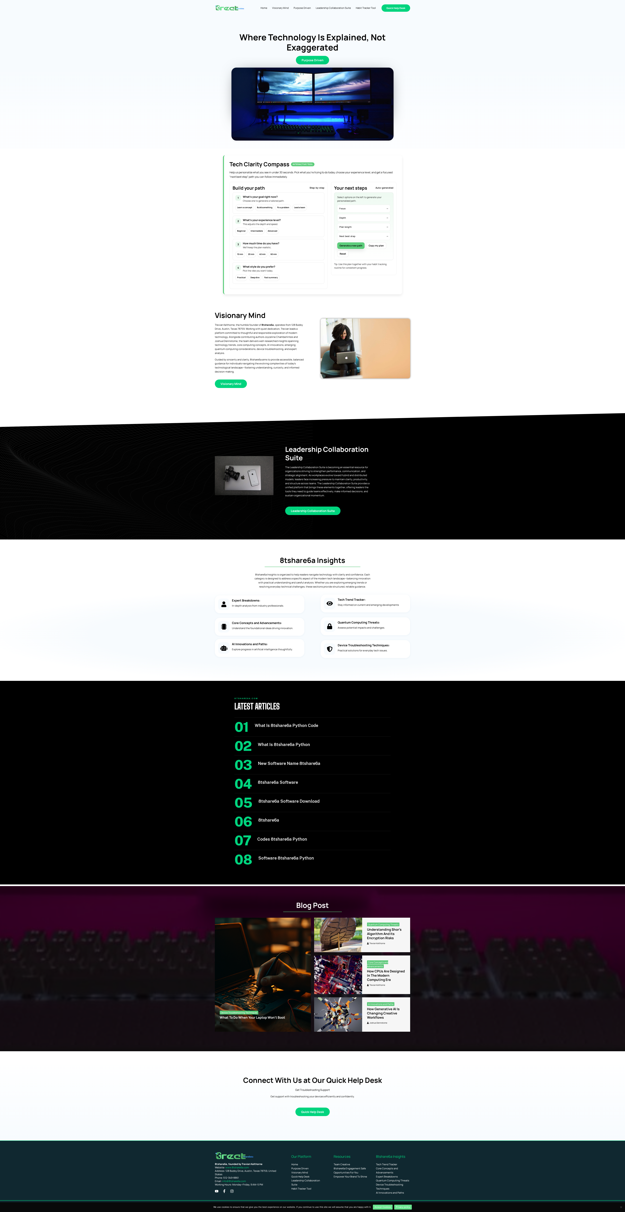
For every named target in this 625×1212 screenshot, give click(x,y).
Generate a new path (351, 245)
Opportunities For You (346, 1172)
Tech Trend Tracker (386, 1164)
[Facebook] (224, 1191)
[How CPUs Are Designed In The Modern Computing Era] (338, 974)
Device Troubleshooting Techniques (239, 1012)
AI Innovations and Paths (380, 1004)
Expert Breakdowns (387, 1176)
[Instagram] (232, 1191)
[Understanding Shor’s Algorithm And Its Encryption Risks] (338, 935)
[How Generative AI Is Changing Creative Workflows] (338, 1014)
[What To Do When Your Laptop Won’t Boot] (263, 975)
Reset (343, 253)
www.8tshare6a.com (237, 1167)
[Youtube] (216, 1191)
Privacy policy (403, 1207)
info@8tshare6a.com (234, 1181)
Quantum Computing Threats (383, 924)
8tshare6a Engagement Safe (350, 1168)
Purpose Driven (300, 1168)
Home (294, 1164)
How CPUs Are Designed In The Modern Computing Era (386, 975)
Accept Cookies (383, 1207)
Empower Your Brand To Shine (350, 1176)
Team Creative (342, 1164)
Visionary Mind (299, 1172)
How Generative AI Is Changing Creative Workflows (383, 1013)
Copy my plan (376, 245)
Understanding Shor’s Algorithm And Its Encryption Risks (384, 933)
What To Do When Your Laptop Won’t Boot (252, 1017)
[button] (396, 8)
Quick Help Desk (300, 1176)
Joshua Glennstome (378, 1022)
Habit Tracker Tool (301, 1188)
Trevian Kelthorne (230, 1022)
